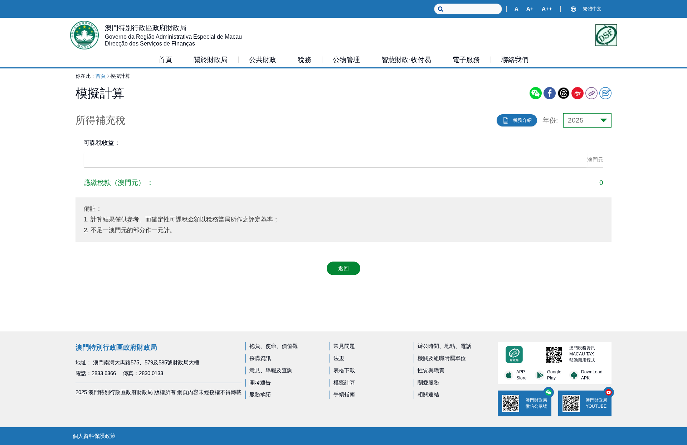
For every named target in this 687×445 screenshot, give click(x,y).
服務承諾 (260, 394)
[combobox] (587, 120)
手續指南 (344, 394)
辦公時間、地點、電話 (444, 346)
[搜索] (438, 9)
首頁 (101, 76)
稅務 (304, 59)
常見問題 (344, 346)
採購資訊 (260, 358)
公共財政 (262, 59)
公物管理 (346, 59)
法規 (338, 358)
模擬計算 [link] (120, 76)
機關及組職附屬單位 (442, 358)
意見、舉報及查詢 (270, 370)
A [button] (516, 9)
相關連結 (428, 394)
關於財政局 (211, 59)
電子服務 (466, 59)
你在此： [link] (85, 76)
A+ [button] (529, 9)
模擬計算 (344, 382)
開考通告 (260, 382)
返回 (343, 268)
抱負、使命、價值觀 (273, 346)
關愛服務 (428, 382)
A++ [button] (547, 9)
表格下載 (344, 370)
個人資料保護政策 (94, 436)
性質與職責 (431, 370)
